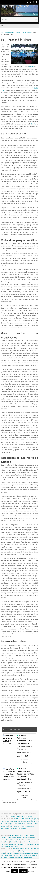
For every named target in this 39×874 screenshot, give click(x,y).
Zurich (31, 840)
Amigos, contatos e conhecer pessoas (13, 821)
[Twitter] (30, 2)
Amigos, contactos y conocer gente (26, 819)
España (33, 124)
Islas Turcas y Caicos (27, 842)
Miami (18, 32)
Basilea (21, 835)
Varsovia (25, 840)
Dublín (12, 842)
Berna (26, 835)
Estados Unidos (9, 32)
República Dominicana (28, 837)
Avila (16, 835)
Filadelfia (7, 846)
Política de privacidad (24, 816)
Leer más (31, 871)
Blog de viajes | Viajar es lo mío (15, 6)
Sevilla (8, 840)
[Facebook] (33, 2)
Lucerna (8, 837)
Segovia (3, 840)
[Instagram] (36, 2)
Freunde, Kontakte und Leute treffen (13, 829)
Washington (14, 846)
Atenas (12, 835)
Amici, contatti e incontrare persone (21, 826)
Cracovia (31, 835)
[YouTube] (27, 2)
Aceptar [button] (14, 871)
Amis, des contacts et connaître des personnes (19, 853)
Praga (19, 837)
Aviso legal (12, 816)
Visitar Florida (26, 32)
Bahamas (17, 842)
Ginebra (3, 837)
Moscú (11, 844)
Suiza (2, 842)
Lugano (36, 840)
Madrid (14, 837)
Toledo (20, 840)
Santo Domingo (18, 844)
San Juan (26, 844)
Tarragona (14, 840)
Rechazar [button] (23, 871)
